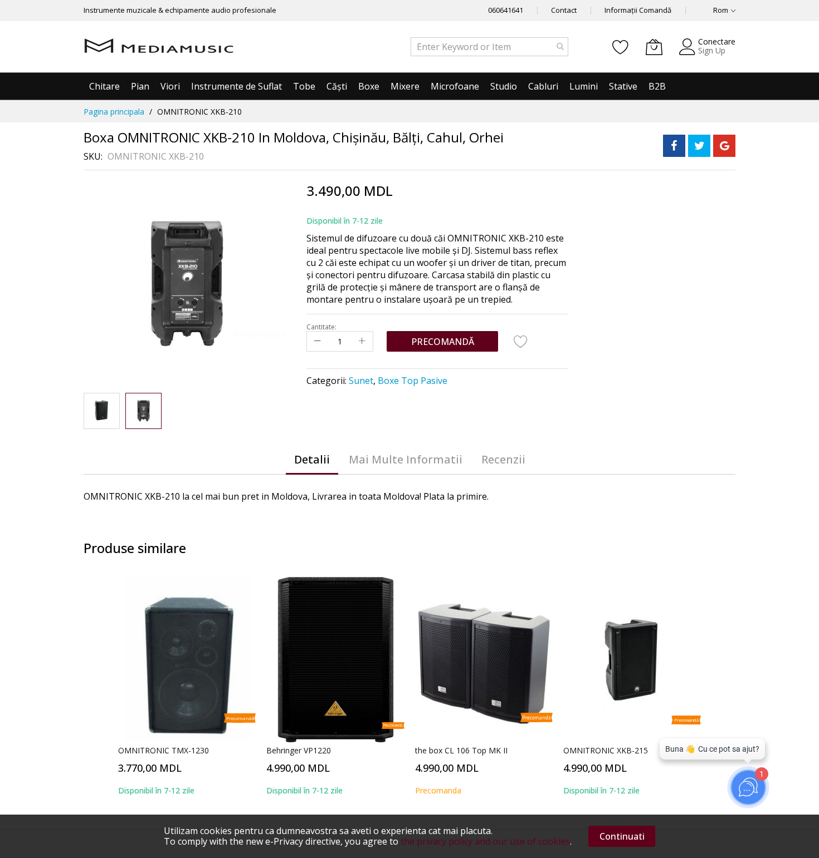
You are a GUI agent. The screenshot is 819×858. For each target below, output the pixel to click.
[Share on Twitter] (699, 146)
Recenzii (503, 459)
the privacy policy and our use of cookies (485, 841)
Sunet (361, 380)
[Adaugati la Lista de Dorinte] (521, 341)
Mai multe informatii (405, 459)
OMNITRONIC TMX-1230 (163, 750)
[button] (102, 411)
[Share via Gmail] (724, 146)
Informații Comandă (637, 10)
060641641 (505, 10)
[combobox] (489, 46)
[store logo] (159, 46)
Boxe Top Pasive (412, 380)
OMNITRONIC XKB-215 (605, 750)
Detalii (312, 459)
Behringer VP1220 (298, 750)
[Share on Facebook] (674, 146)
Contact (564, 10)
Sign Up (711, 50)
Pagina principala (114, 111)
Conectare (716, 41)
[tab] (312, 460)
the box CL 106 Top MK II (461, 750)
